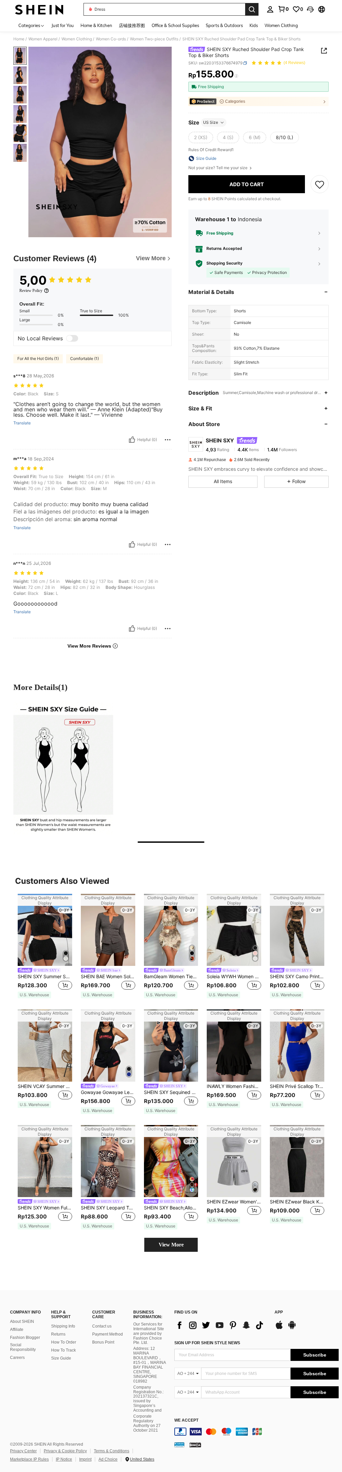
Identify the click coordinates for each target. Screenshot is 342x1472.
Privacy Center (23, 1451)
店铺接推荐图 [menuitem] (132, 25)
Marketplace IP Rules (29, 1459)
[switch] (72, 338)
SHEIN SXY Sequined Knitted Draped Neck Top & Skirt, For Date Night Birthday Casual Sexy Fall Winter (171, 1092)
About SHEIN (22, 1321)
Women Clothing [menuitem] (281, 25)
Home (18, 39)
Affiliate (16, 1329)
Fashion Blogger (25, 1337)
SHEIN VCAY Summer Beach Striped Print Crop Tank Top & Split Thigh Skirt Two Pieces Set (45, 1086)
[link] (283, 9)
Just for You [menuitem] (62, 25)
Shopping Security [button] (224, 263)
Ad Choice (108, 1459)
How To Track (63, 1350)
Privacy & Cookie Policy (65, 1451)
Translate (22, 423)
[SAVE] (320, 184)
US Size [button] (210, 122)
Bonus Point (103, 1342)
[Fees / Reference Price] (236, 75)
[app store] (279, 1328)
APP (279, 1312)
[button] (310, 9)
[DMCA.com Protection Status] (195, 1444)
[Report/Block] (168, 440)
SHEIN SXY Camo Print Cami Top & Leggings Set (297, 976)
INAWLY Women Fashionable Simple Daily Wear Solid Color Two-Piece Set (234, 1086)
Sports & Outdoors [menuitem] (224, 25)
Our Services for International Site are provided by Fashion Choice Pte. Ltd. (148, 1333)
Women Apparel (42, 39)
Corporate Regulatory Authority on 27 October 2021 (147, 1423)
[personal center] (270, 9)
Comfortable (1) (84, 358)
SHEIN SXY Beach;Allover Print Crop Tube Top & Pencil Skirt (171, 1207)
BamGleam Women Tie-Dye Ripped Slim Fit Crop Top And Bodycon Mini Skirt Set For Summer (171, 976)
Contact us (102, 1326)
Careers (17, 1357)
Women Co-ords (111, 39)
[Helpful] (132, 440)
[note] (34, 995)
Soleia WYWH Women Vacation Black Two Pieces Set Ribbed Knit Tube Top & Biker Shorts (234, 976)
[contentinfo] (256, 1432)
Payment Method (107, 1334)
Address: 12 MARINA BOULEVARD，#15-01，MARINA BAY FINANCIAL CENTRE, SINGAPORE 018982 (149, 1364)
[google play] (292, 1328)
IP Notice (64, 1459)
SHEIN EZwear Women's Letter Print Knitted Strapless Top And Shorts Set (234, 1201)
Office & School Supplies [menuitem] (175, 25)
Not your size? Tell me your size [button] (218, 167)
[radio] (200, 137)
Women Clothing (76, 39)
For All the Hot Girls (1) (38, 358)
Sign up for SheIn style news (207, 1343)
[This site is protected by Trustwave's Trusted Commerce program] (179, 1444)
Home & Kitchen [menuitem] (96, 25)
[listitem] (45, 946)
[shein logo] (39, 9)
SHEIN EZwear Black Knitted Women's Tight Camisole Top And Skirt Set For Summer (297, 1201)
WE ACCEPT (186, 1420)
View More (171, 1244)
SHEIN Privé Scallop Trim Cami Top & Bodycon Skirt (297, 1086)
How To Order (63, 1342)
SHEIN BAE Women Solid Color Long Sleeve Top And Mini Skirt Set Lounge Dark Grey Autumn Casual (108, 976)
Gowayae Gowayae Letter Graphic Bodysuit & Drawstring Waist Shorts (108, 1092)
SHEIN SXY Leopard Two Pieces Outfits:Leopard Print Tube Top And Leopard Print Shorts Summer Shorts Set (108, 1207)
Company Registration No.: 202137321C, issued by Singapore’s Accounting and (148, 1399)
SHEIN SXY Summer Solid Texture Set (45, 976)
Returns (58, 1334)
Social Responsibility (23, 1347)
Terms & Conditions (111, 1451)
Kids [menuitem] (253, 25)
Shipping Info (63, 1326)
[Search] (252, 9)
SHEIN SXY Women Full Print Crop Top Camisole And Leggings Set (45, 1207)
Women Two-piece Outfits (154, 39)
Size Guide (61, 1358)
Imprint (85, 1459)
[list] (221, 1325)
